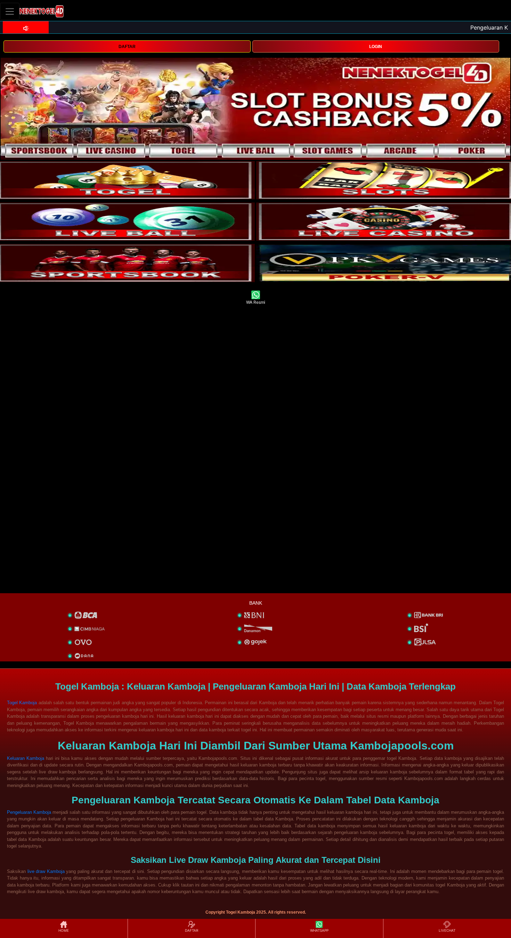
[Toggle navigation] (9, 11)
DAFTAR (127, 46)
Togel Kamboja (22, 702)
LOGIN (375, 46)
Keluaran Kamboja (25, 758)
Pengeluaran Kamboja (29, 812)
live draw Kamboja (46, 871)
